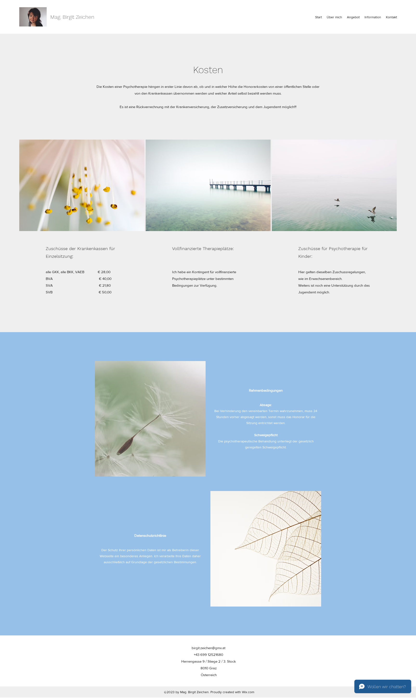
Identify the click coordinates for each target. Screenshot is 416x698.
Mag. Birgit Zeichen (72, 17)
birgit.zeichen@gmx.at (208, 648)
